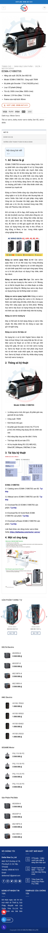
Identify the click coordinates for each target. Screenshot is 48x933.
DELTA (37, 66)
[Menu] (4, 8)
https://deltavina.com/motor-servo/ (25, 532)
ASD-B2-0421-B (12, 629)
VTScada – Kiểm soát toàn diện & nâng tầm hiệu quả (38, 860)
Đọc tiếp (12, 633)
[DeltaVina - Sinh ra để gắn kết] (24, 8)
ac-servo (8, 120)
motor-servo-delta (25, 120)
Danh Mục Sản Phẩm (23, 66)
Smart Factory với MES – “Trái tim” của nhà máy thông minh (38, 871)
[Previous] (1, 621)
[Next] (46, 621)
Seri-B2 (36, 120)
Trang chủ (6, 66)
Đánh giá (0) (8, 137)
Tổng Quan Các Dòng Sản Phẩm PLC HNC (37, 881)
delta (15, 120)
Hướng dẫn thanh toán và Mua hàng (17, 142)
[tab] (24, 132)
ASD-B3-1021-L (36, 629)
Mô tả (5, 132)
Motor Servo (8, 68)
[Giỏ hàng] (44, 8)
